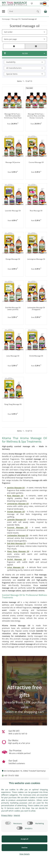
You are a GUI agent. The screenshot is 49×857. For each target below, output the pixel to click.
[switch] (8, 823)
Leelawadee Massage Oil (17, 535)
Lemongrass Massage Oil (36, 259)
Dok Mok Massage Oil (16, 543)
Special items (11, 74)
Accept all (24, 839)
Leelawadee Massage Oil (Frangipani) (36, 308)
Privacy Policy (6, 815)
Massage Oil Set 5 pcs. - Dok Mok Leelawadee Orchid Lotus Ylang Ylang (12, 115)
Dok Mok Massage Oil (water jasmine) (12, 308)
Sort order (8, 32)
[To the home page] (15, 4)
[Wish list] (32, 3)
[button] (42, 3)
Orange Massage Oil (13, 259)
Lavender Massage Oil (13, 211)
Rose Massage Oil (36, 211)
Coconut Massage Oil (36, 162)
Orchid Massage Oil (36, 356)
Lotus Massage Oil (12, 356)
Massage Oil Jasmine (13, 162)
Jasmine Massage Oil (16, 487)
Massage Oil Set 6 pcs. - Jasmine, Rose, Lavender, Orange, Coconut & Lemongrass (36, 115)
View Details (24, 854)
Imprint (17, 815)
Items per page (10, 39)
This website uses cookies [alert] (24, 783)
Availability (10, 62)
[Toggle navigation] (3, 11)
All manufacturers (13, 68)
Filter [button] (25, 53)
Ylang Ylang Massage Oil (12, 404)
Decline (24, 847)
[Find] (39, 11)
